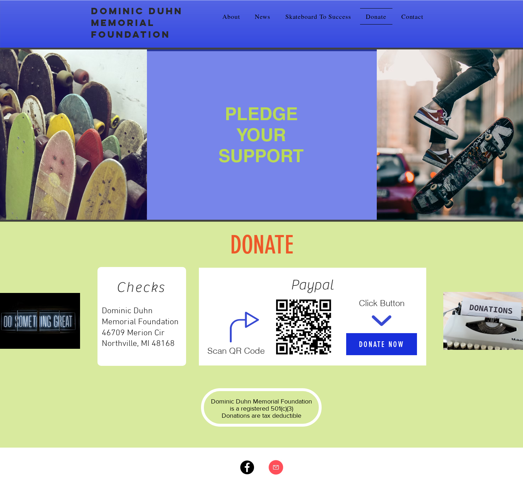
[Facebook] (247, 467)
